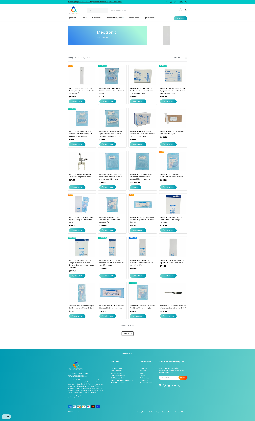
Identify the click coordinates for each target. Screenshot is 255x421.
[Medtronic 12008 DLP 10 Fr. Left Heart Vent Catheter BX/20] (173, 118)
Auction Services (116, 373)
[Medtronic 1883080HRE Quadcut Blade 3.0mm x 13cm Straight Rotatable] (173, 204)
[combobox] (128, 10)
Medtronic (105, 37)
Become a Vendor (146, 383)
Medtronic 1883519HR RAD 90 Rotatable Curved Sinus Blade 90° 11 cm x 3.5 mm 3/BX (142, 262)
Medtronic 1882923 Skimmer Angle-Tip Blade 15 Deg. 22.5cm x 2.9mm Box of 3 (81, 219)
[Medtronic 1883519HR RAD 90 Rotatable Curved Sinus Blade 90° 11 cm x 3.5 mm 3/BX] (143, 247)
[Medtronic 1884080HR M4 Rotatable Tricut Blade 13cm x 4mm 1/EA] (143, 292)
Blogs (141, 373)
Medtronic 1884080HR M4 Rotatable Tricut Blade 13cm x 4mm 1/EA (142, 307)
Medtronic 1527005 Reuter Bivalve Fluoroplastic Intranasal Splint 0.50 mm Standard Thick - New (111, 176)
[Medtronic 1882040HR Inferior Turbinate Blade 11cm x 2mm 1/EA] (173, 161)
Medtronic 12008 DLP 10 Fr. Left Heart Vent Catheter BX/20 (172, 132)
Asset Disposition (116, 371)
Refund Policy (154, 412)
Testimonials (144, 378)
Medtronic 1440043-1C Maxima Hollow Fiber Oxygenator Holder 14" (81, 175)
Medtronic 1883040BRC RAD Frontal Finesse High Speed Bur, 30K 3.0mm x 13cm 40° (142, 219)
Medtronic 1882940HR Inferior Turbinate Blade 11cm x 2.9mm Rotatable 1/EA (109, 219)
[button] (186, 10)
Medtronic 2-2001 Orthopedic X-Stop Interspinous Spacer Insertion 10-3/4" (173, 307)
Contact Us (144, 380)
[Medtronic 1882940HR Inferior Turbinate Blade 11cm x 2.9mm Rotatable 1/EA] (112, 204)
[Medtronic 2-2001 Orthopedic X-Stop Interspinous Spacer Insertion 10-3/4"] (173, 292)
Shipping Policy (167, 412)
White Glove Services (118, 383)
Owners (142, 376)
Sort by (70, 58)
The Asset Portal (116, 368)
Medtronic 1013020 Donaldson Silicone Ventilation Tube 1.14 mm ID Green (111, 90)
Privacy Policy (141, 412)
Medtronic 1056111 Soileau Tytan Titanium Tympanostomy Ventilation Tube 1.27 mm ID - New (143, 133)
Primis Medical (76, 412)
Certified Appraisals (117, 378)
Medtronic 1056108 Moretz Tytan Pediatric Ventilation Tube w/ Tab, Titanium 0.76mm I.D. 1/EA (81, 133)
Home (98, 37)
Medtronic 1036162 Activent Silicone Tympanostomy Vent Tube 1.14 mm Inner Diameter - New (172, 90)
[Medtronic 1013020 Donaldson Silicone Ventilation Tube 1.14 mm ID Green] (112, 75)
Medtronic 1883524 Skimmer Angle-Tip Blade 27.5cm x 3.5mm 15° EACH (81, 307)
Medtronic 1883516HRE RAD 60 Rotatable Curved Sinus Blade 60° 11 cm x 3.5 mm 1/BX (111, 262)
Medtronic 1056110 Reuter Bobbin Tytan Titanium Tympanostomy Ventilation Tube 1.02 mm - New (110, 133)
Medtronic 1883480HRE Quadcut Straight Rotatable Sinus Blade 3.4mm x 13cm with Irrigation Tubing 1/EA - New (81, 263)
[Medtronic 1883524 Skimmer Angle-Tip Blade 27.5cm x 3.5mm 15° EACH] (82, 292)
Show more (127, 333)
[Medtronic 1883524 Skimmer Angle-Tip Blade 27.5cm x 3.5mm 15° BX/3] (173, 247)
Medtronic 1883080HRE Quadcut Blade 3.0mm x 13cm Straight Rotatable (171, 219)
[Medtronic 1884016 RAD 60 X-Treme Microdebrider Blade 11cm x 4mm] (112, 292)
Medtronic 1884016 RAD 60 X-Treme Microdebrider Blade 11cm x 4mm (111, 307)
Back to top (127, 353)
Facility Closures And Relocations (122, 380)
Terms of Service (181, 412)
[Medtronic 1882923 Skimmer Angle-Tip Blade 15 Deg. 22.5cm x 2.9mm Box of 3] (82, 204)
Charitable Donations (118, 376)
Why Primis (143, 368)
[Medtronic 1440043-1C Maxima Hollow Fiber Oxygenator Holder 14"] (82, 161)
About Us (143, 371)
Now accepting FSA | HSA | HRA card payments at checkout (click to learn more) (95, 2)
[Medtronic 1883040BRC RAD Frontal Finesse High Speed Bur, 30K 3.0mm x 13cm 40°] (143, 204)
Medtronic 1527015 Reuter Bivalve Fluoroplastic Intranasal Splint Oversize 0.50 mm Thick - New (141, 176)
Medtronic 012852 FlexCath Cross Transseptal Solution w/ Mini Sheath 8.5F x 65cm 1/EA (81, 90)
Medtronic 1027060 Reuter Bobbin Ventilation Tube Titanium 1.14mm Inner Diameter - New (141, 90)
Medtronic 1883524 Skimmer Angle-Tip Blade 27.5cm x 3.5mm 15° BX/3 (172, 261)
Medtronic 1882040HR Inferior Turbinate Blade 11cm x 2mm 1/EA (171, 175)
